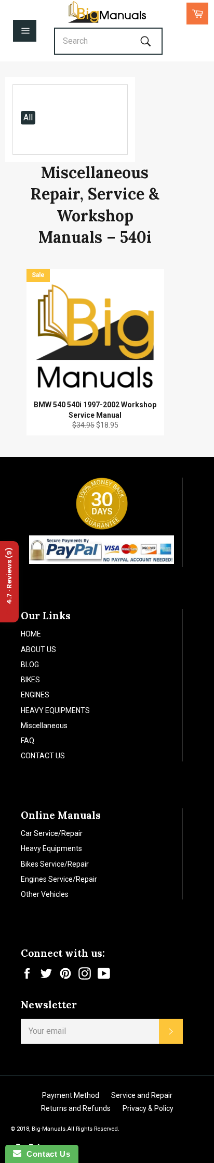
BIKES (30, 680)
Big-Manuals (48, 1129)
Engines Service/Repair (59, 879)
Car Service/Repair (52, 833)
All (28, 117)
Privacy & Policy (148, 1108)
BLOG (30, 664)
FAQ (27, 740)
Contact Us (45, 1153)
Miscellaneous (44, 725)
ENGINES (35, 695)
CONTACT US (43, 756)
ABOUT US (38, 649)
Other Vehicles (45, 894)
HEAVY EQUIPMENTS (55, 710)
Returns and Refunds (76, 1108)
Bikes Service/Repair (55, 864)
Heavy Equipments (51, 848)
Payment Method (70, 1095)
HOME (31, 634)
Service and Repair (141, 1095)
